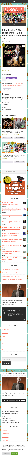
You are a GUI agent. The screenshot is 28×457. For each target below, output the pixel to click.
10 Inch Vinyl (5, 329)
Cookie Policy (5, 437)
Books (3, 336)
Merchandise (5, 349)
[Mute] (19, 400)
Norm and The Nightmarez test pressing (12, 279)
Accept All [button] (14, 453)
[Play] (4, 400)
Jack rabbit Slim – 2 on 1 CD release (11, 276)
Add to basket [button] (7, 137)
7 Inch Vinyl (19, 84)
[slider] (23, 400)
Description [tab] (7, 90)
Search (6, 363)
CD (3, 339)
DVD (3, 343)
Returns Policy (5, 430)
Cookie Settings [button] (6, 453)
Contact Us (5, 440)
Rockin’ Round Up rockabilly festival (11, 273)
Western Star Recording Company (14, 10)
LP (3, 346)
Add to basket (11, 78)
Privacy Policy (5, 433)
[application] (14, 314)
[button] (23, 46)
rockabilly (19, 85)
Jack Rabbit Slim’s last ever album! (10, 269)
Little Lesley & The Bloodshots (9, 85)
